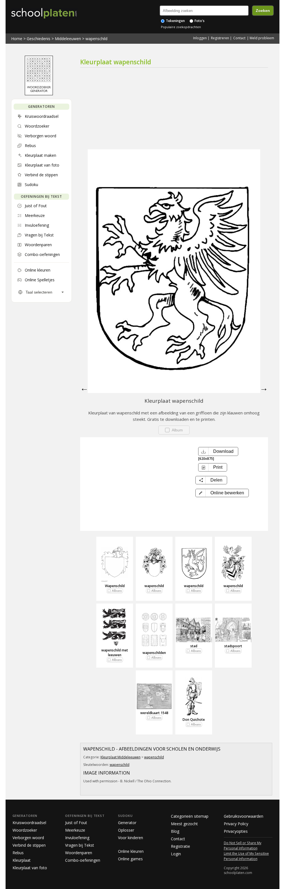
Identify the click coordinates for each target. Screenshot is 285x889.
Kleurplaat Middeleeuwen (120, 757)
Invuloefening (77, 837)
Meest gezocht (184, 823)
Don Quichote (194, 719)
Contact (239, 38)
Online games (130, 858)
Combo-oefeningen (82, 860)
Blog (175, 831)
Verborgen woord (28, 837)
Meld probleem (262, 38)
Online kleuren (131, 851)
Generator (127, 822)
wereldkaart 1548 (154, 712)
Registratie (180, 846)
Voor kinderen (130, 837)
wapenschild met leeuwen (114, 652)
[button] (222, 493)
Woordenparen (78, 852)
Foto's (199, 20)
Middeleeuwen (68, 38)
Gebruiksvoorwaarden (243, 816)
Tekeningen (175, 20)
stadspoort (233, 646)
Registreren (220, 38)
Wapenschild (115, 585)
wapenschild (96, 38)
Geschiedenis (38, 38)
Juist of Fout (76, 822)
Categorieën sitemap (189, 816)
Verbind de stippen (29, 845)
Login (176, 853)
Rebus (18, 852)
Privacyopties (236, 831)
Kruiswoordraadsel (29, 822)
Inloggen (200, 38)
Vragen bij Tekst (79, 845)
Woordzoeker (25, 830)
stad (193, 646)
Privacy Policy (236, 823)
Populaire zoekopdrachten (181, 27)
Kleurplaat (22, 860)
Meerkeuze (75, 830)
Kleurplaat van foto (30, 867)
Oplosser (126, 830)
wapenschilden (154, 652)
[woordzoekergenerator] (38, 94)
